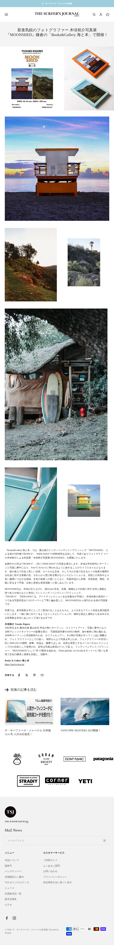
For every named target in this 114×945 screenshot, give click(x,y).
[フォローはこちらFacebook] (7, 918)
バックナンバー (13, 871)
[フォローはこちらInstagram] (14, 918)
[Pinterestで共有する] (34, 675)
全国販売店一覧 (13, 893)
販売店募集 (11, 899)
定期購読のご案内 (14, 877)
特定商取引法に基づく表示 (57, 882)
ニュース (9, 888)
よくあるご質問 (51, 866)
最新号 (8, 866)
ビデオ (8, 905)
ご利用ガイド (50, 860)
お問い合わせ (50, 871)
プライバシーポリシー (55, 877)
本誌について (12, 860)
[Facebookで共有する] (19, 675)
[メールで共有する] (42, 675)
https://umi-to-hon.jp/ (14, 664)
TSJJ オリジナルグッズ (17, 882)
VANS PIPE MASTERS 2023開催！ (81, 730)
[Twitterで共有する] (27, 675)
